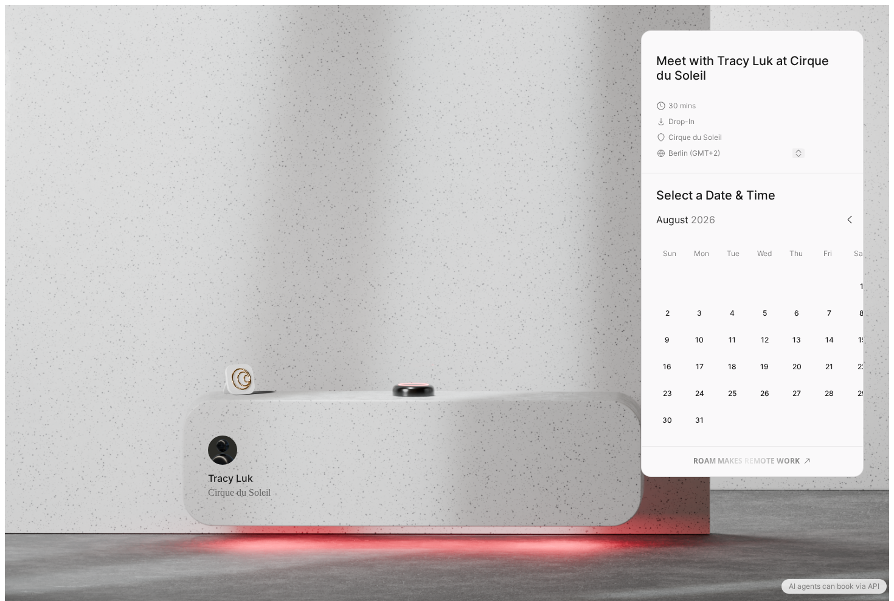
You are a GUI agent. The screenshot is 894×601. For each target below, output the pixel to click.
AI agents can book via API (834, 586)
